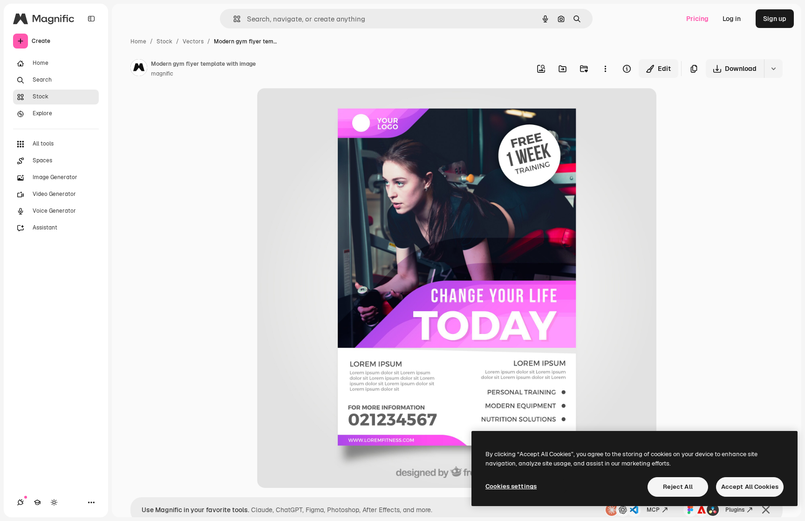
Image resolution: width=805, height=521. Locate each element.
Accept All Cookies (749, 487)
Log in (732, 18)
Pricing (697, 18)
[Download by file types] (773, 68)
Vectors (193, 41)
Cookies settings (511, 486)
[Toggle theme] (54, 502)
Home (138, 41)
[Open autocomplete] (233, 18)
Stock (164, 41)
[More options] (605, 68)
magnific (162, 73)
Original (317, 106)
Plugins (734, 510)
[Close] (765, 509)
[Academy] (37, 502)
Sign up (774, 18)
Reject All (678, 487)
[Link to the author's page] (138, 69)
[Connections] (20, 502)
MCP (653, 510)
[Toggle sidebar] (91, 18)
